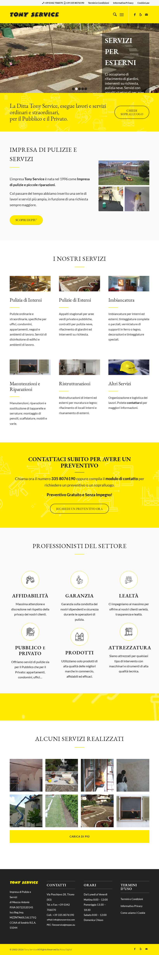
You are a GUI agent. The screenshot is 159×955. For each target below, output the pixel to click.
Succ (155, 58)
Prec (3, 58)
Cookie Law (143, 2)
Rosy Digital (66, 949)
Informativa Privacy (123, 2)
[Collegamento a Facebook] (135, 14)
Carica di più (80, 836)
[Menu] (122, 14)
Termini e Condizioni (98, 2)
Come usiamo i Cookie (133, 912)
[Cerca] (113, 14)
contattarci (134, 402)
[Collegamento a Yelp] (140, 14)
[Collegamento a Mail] (146, 14)
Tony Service (30, 949)
